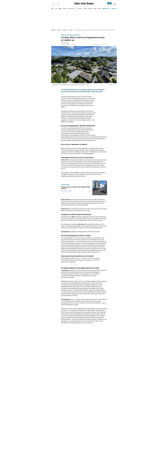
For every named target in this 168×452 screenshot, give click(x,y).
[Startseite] (84, 3)
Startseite (53, 30)
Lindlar (70, 30)
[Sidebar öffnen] (52, 8)
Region (59, 30)
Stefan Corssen (67, 191)
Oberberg (65, 30)
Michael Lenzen (66, 42)
